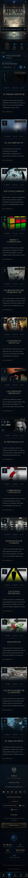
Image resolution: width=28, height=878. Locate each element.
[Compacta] (24, 67)
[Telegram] (7, 792)
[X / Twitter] (24, 792)
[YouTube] (3, 792)
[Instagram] (12, 792)
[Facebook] (16, 792)
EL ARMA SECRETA (14, 741)
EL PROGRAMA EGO (14, 442)
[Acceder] (25, 2)
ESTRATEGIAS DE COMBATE (14, 542)
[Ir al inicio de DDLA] (14, 2)
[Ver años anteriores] (2, 46)
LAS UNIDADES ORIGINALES (14, 392)
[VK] (20, 792)
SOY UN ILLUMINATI (14, 191)
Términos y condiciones (14, 869)
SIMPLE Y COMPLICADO (14, 241)
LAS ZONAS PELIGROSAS (14, 593)
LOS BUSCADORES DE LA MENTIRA (14, 692)
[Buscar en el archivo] (3, 29)
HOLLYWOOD (14, 642)
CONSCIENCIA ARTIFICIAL (14, 342)
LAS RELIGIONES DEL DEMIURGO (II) (14, 291)
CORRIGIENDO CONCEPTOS (14, 491)
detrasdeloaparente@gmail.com (14, 787)
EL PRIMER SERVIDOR (14, 94)
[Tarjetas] (20, 67)
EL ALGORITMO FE (14, 143)
